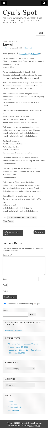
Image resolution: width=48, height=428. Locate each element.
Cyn (5, 48)
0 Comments (28, 48)
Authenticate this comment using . (24, 304)
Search (5, 311)
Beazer (5, 41)
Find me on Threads (13, 330)
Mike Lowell (31, 217)
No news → (39, 232)
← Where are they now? (11, 233)
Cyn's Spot (20, 12)
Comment (7, 255)
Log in (10, 401)
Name (5, 279)
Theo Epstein (8, 221)
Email (5, 285)
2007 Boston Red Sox (16, 217)
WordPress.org (14, 410)
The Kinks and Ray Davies (29, 53)
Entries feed (13, 404)
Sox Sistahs (13, 41)
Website (6, 291)
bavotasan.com (34, 425)
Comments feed (14, 407)
